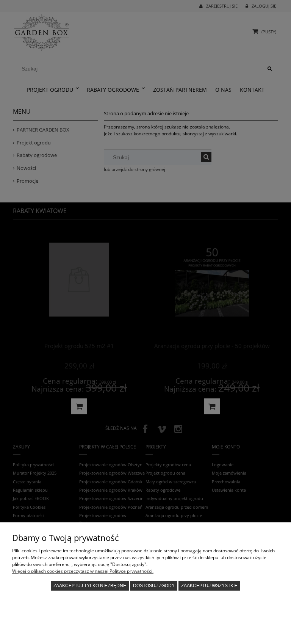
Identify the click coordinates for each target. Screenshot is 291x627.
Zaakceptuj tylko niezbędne (89, 585)
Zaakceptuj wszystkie (209, 585)
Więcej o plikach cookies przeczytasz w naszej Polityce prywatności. (82, 571)
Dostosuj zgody (154, 585)
